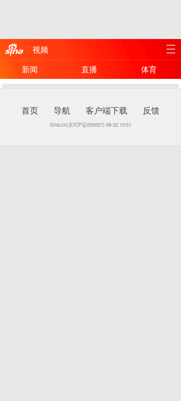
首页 (30, 110)
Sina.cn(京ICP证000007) (77, 124)
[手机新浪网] (14, 50)
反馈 (151, 110)
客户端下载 (106, 110)
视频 (40, 49)
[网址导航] (170, 49)
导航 (62, 110)
